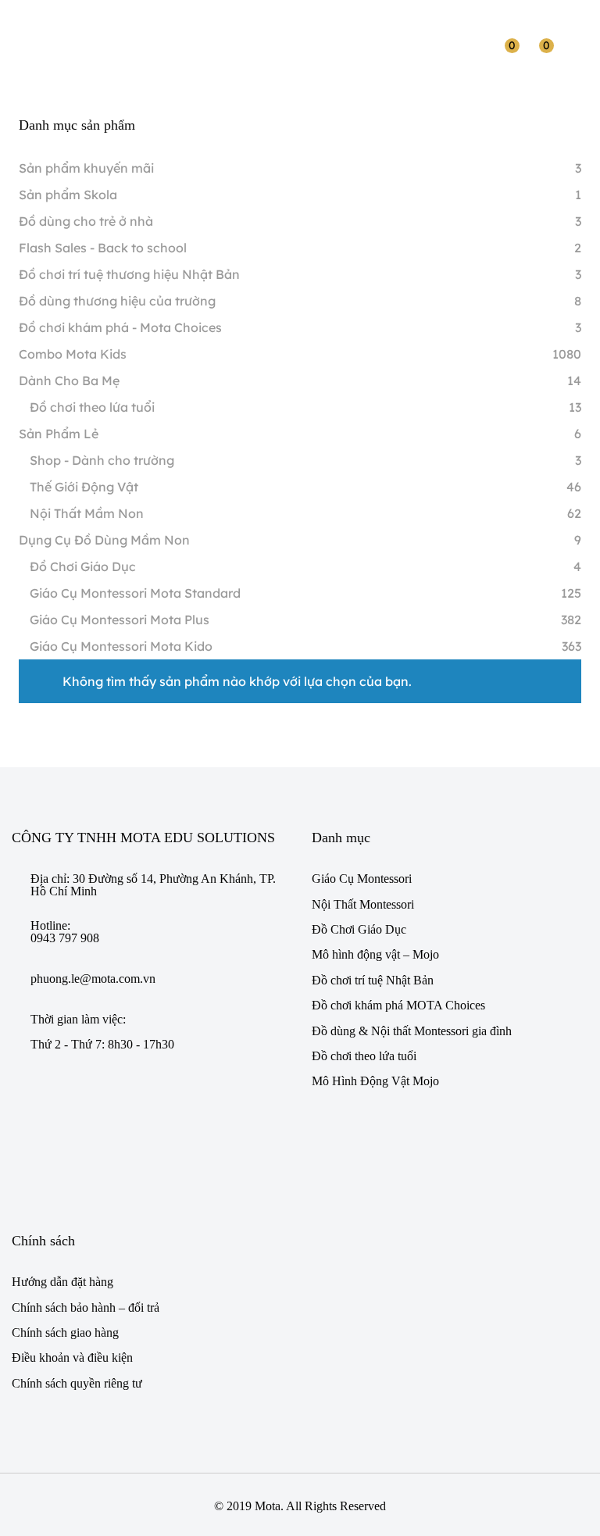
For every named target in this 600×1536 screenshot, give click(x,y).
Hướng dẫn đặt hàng (62, 1281)
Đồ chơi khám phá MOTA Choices (398, 1005)
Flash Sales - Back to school (103, 247)
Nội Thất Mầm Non (87, 513)
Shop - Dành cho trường (102, 460)
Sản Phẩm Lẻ (58, 433)
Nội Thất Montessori (363, 904)
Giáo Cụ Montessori (362, 878)
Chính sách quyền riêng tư (77, 1383)
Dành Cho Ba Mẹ (69, 380)
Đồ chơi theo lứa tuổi (92, 407)
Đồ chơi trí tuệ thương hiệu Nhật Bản (129, 274)
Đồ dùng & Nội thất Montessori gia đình (412, 1031)
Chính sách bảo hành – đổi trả (85, 1307)
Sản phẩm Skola (68, 194)
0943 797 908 (64, 938)
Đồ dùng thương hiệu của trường (117, 301)
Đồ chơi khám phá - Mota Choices (120, 327)
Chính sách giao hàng (65, 1332)
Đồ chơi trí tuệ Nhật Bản (373, 980)
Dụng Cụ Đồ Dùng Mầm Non (104, 540)
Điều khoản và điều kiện (72, 1357)
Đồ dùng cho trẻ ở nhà (86, 221)
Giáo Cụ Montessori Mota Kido (121, 646)
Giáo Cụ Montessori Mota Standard (135, 593)
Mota (267, 1506)
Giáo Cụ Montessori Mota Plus (119, 619)
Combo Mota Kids (73, 354)
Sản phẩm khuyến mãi (86, 168)
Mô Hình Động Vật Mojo (375, 1081)
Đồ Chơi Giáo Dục (83, 566)
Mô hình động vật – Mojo (375, 954)
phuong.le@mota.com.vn (92, 979)
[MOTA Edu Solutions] (58, 39)
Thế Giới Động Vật (84, 487)
